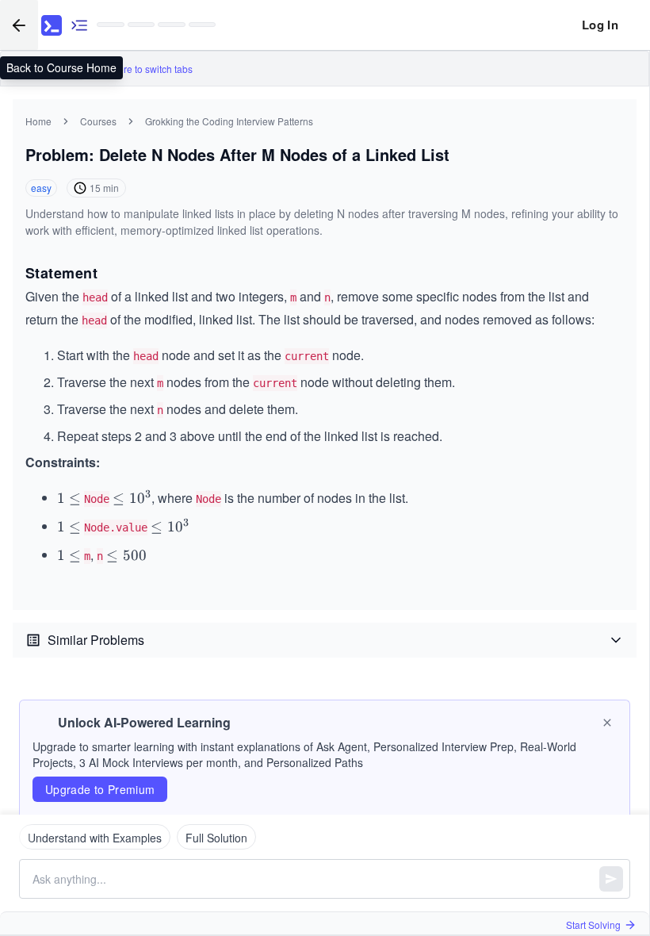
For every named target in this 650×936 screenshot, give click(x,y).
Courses (98, 121)
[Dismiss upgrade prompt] (607, 722)
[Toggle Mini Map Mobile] (79, 25)
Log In (600, 24)
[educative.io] (51, 25)
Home (38, 121)
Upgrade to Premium (100, 789)
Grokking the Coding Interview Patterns (229, 121)
